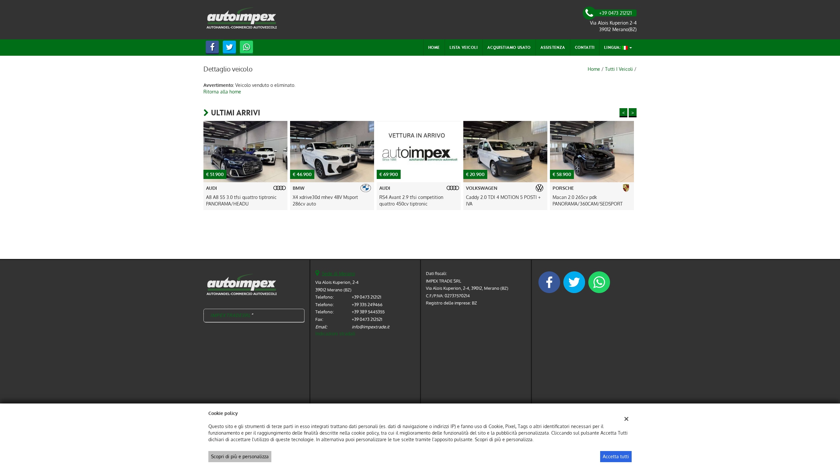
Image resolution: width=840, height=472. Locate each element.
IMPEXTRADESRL (230, 315)
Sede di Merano (338, 273)
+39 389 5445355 (368, 311)
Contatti (585, 47)
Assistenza (552, 47)
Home (434, 47)
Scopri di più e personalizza (240, 456)
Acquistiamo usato (509, 47)
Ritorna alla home (222, 91)
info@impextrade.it (370, 326)
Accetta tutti (616, 456)
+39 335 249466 (367, 304)
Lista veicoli (464, 47)
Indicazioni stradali (335, 333)
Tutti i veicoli (619, 69)
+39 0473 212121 (366, 297)
